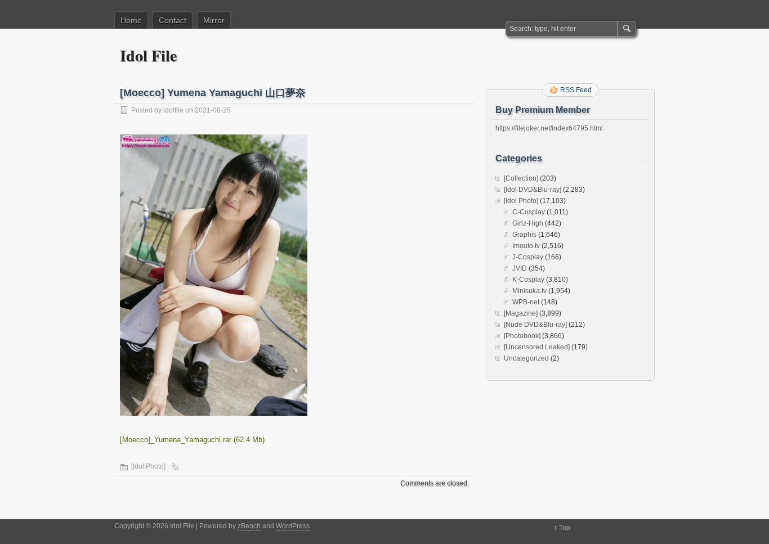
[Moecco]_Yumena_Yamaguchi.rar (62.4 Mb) (192, 439)
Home (131, 20)
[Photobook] (522, 336)
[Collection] (521, 178)
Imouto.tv (526, 246)
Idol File (148, 55)
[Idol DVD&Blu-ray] (532, 190)
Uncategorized (526, 358)
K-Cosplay (528, 280)
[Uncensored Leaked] (537, 347)
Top (564, 528)
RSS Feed (576, 90)
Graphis (524, 235)
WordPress (293, 526)
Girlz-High (527, 223)
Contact (172, 20)
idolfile (173, 110)
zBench (249, 526)
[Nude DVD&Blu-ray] (535, 325)
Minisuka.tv (529, 291)
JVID (519, 268)
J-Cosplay (527, 257)
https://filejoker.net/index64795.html (549, 128)
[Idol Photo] (148, 466)
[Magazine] (521, 313)
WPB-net (525, 302)
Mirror (214, 20)
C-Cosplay (528, 212)
